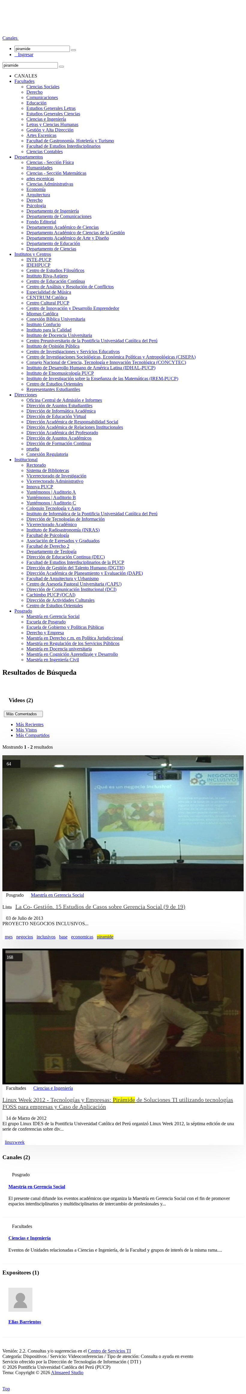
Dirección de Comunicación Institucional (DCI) (71, 589)
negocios (24, 936)
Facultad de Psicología (47, 535)
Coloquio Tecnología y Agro (53, 508)
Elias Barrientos (24, 1321)
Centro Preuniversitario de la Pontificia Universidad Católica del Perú (92, 340)
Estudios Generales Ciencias (53, 113)
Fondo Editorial (41, 221)
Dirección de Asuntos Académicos (59, 438)
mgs (9, 936)
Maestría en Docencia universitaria (59, 648)
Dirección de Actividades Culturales (60, 600)
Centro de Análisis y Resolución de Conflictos (70, 286)
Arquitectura (38, 194)
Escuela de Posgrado (46, 621)
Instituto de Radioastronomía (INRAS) (63, 529)
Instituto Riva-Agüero (47, 275)
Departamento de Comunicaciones (59, 216)
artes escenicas (40, 178)
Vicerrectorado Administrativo (54, 481)
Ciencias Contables (44, 151)
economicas (82, 936)
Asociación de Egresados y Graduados (63, 540)
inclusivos (46, 936)
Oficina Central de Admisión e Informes (64, 400)
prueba (32, 448)
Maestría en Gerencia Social (53, 616)
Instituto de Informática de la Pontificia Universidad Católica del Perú (92, 513)
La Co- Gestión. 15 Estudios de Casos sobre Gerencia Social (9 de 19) (100, 906)
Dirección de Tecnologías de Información (65, 519)
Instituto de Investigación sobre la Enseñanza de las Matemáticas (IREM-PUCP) (102, 378)
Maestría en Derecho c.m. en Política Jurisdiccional (74, 638)
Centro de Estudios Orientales (54, 383)
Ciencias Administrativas (49, 183)
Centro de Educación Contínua (55, 281)
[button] (10, 38)
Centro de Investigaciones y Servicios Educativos (73, 351)
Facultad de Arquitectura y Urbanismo (62, 578)
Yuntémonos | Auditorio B (51, 497)
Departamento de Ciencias (51, 248)
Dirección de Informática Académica (61, 411)
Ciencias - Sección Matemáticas (56, 173)
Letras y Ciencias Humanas (52, 124)
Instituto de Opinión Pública (53, 346)
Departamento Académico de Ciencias (62, 227)
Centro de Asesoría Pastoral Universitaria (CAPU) (74, 583)
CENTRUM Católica (46, 297)
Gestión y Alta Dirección (50, 129)
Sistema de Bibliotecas (47, 470)
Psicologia (36, 205)
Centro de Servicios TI (109, 1350)
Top (6, 1388)
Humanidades (39, 167)
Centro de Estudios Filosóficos (55, 270)
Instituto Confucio (43, 324)
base (63, 936)
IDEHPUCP (38, 265)
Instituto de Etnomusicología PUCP (60, 373)
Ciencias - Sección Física (50, 162)
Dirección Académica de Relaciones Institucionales (74, 427)
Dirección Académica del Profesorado (62, 432)
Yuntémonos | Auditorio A (51, 492)
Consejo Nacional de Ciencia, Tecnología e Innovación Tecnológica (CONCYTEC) (106, 362)
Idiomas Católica (42, 313)
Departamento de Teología (51, 551)
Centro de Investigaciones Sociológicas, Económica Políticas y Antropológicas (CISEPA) (111, 356)
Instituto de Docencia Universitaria (59, 335)
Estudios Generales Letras (51, 108)
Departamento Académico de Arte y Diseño (67, 238)
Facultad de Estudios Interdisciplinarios (63, 146)
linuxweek (15, 1142)
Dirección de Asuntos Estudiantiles (59, 405)
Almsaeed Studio (67, 1372)
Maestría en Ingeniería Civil (52, 659)
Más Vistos (26, 729)
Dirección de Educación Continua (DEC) (65, 556)
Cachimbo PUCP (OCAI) (50, 594)
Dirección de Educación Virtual (56, 416)
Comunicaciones (42, 97)
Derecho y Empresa (45, 632)
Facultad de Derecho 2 (47, 546)
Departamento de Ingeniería (52, 211)
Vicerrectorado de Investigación (56, 475)
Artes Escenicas (41, 135)
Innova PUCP (39, 486)
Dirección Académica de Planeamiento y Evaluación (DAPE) (84, 573)
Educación (36, 102)
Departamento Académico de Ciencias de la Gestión (75, 232)
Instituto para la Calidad (48, 329)
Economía (36, 189)
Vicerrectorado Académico (51, 524)
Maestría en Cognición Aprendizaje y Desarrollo (72, 654)
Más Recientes (30, 724)
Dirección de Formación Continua (58, 443)
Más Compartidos (33, 735)
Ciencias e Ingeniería (46, 119)
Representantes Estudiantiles (53, 389)
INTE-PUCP (38, 259)
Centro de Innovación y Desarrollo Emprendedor (72, 308)
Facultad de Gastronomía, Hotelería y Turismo (70, 140)
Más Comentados (23, 714)
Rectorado (36, 465)
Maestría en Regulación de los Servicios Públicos (72, 643)
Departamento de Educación (53, 243)
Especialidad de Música (48, 292)
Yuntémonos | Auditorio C (51, 502)
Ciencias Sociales (42, 86)
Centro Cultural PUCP (47, 302)
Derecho (34, 92)
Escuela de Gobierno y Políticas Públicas (65, 627)
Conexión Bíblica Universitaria (55, 319)
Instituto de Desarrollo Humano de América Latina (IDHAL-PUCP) (90, 367)
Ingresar (23, 54)
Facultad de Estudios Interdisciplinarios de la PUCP (75, 562)
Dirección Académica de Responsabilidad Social (72, 421)
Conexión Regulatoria (47, 454)
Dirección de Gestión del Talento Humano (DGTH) (75, 567)
